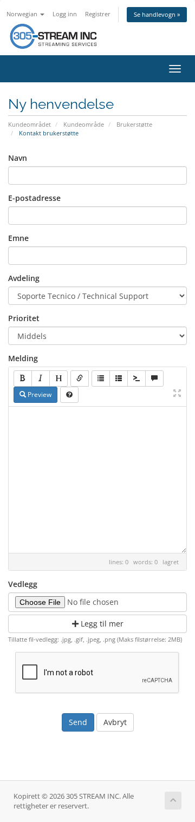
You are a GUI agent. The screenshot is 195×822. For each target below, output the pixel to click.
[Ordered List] (118, 378)
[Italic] (40, 378)
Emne (18, 238)
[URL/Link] (79, 378)
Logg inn (65, 14)
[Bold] (23, 378)
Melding (23, 358)
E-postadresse (34, 198)
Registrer (97, 14)
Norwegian (22, 14)
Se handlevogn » (157, 14)
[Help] (69, 395)
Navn (17, 158)
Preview (38, 394)
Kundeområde (83, 124)
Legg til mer (101, 623)
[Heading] (58, 378)
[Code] (136, 378)
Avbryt (115, 722)
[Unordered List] (101, 378)
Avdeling (24, 278)
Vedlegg (22, 584)
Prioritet (24, 318)
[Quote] (154, 378)
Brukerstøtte (134, 124)
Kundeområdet (29, 124)
